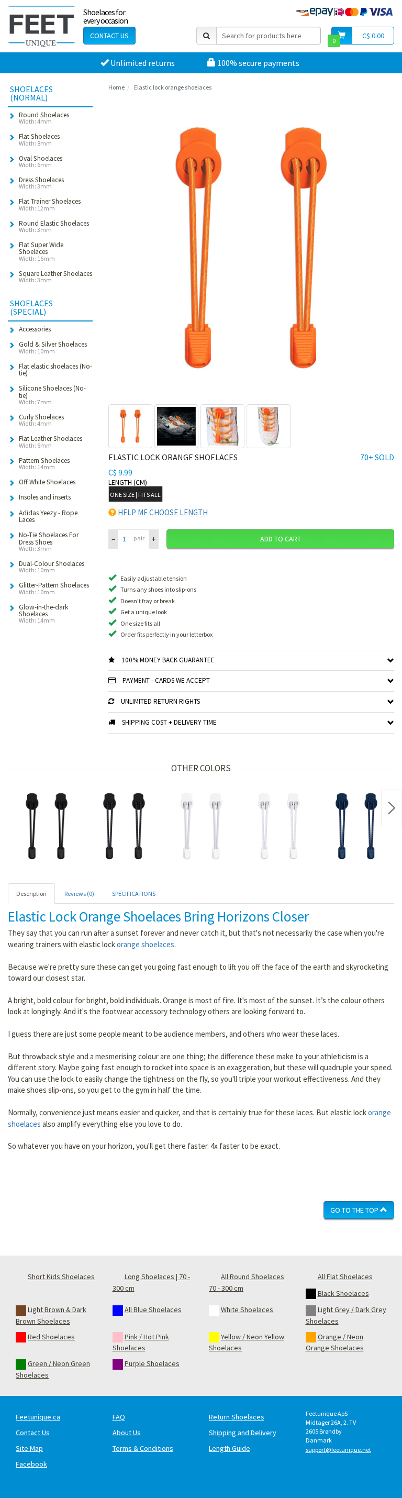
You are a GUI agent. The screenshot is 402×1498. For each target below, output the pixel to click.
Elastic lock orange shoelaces (172, 87)
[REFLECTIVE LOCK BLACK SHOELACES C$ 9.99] (124, 826)
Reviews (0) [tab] (79, 893)
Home (116, 87)
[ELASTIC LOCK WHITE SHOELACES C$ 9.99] (201, 826)
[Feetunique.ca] (41, 26)
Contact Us (109, 35)
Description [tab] (31, 893)
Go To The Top (355, 1210)
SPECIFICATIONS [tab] (133, 893)
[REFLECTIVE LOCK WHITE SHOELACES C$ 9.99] (279, 826)
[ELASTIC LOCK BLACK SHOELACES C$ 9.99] (46, 826)
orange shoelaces (145, 944)
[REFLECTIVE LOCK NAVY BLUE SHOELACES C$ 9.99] (356, 826)
